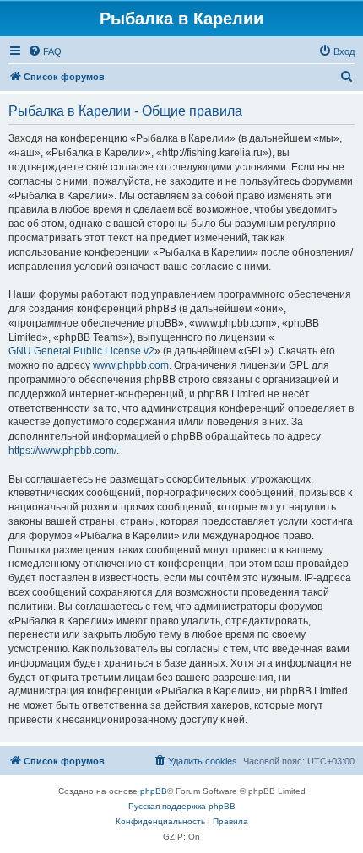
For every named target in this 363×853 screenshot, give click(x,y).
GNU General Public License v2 (81, 351)
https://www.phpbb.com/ (62, 450)
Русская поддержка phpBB (182, 806)
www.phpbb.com (131, 365)
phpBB (153, 791)
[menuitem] (45, 51)
